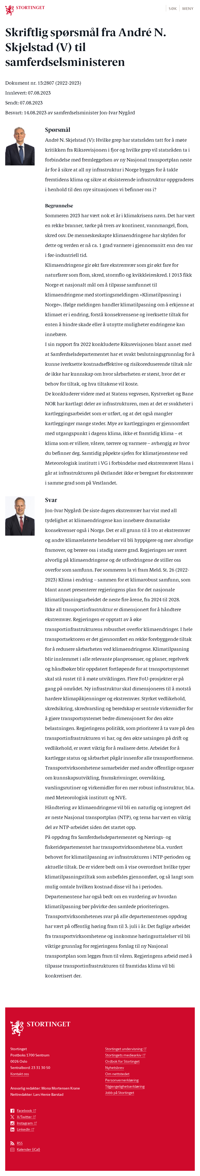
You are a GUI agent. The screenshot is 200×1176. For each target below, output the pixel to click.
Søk (173, 8)
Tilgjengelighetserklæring (125, 1086)
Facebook (24, 1111)
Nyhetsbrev (114, 1067)
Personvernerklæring (122, 1080)
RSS (20, 1143)
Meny (187, 8)
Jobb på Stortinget (119, 1092)
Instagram (25, 1123)
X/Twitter (24, 1117)
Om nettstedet (117, 1073)
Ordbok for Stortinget (122, 1061)
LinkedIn (23, 1129)
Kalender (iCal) (28, 1150)
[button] (172, 8)
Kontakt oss (19, 1073)
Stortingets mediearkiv (123, 1055)
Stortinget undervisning (123, 1048)
